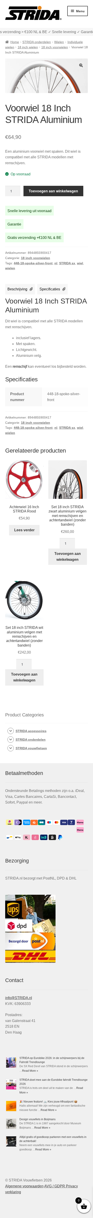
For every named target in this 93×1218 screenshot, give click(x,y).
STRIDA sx (67, 263)
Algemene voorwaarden (24, 1186)
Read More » (30, 1070)
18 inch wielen (28, 47)
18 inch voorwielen (54, 47)
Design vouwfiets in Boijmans (37, 1119)
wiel (80, 263)
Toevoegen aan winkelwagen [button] (67, 556)
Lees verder (24, 530)
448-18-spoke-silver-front (33, 263)
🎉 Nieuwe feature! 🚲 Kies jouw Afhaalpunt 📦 (48, 1101)
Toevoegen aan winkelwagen (53, 191)
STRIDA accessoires (31, 731)
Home (14, 42)
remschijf (19, 366)
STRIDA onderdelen (36, 42)
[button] (81, 65)
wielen (10, 268)
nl (55, 263)
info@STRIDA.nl (18, 998)
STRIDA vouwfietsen (31, 748)
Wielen (59, 42)
